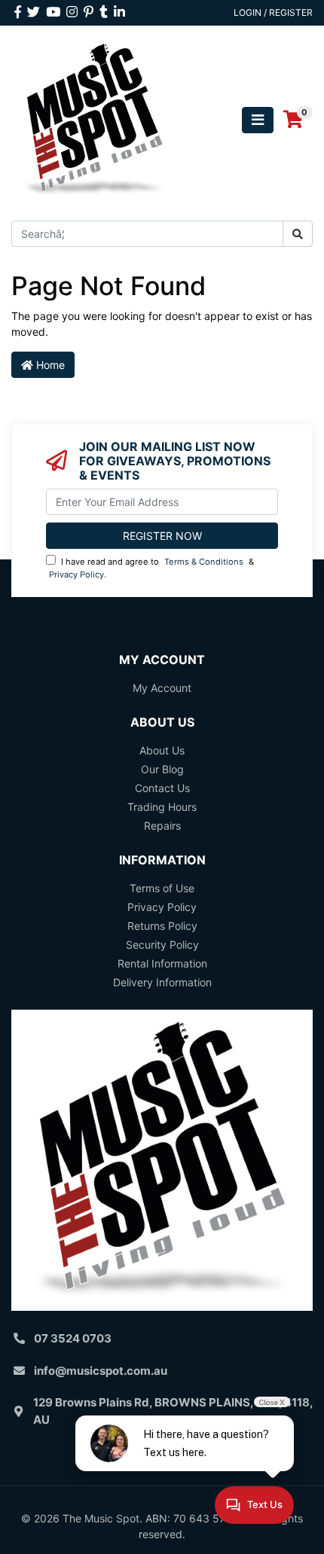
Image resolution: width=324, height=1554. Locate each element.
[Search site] (298, 234)
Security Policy (162, 944)
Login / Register (273, 12)
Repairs (162, 825)
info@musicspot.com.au (100, 1371)
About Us (162, 750)
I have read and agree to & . (151, 568)
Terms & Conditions (203, 561)
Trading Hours (162, 806)
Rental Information (162, 963)
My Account (162, 687)
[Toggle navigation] (258, 120)
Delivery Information (162, 982)
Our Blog (162, 769)
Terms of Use (162, 888)
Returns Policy (162, 925)
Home (49, 364)
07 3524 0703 (73, 1338)
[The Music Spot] (94, 118)
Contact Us (162, 788)
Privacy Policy (76, 574)
